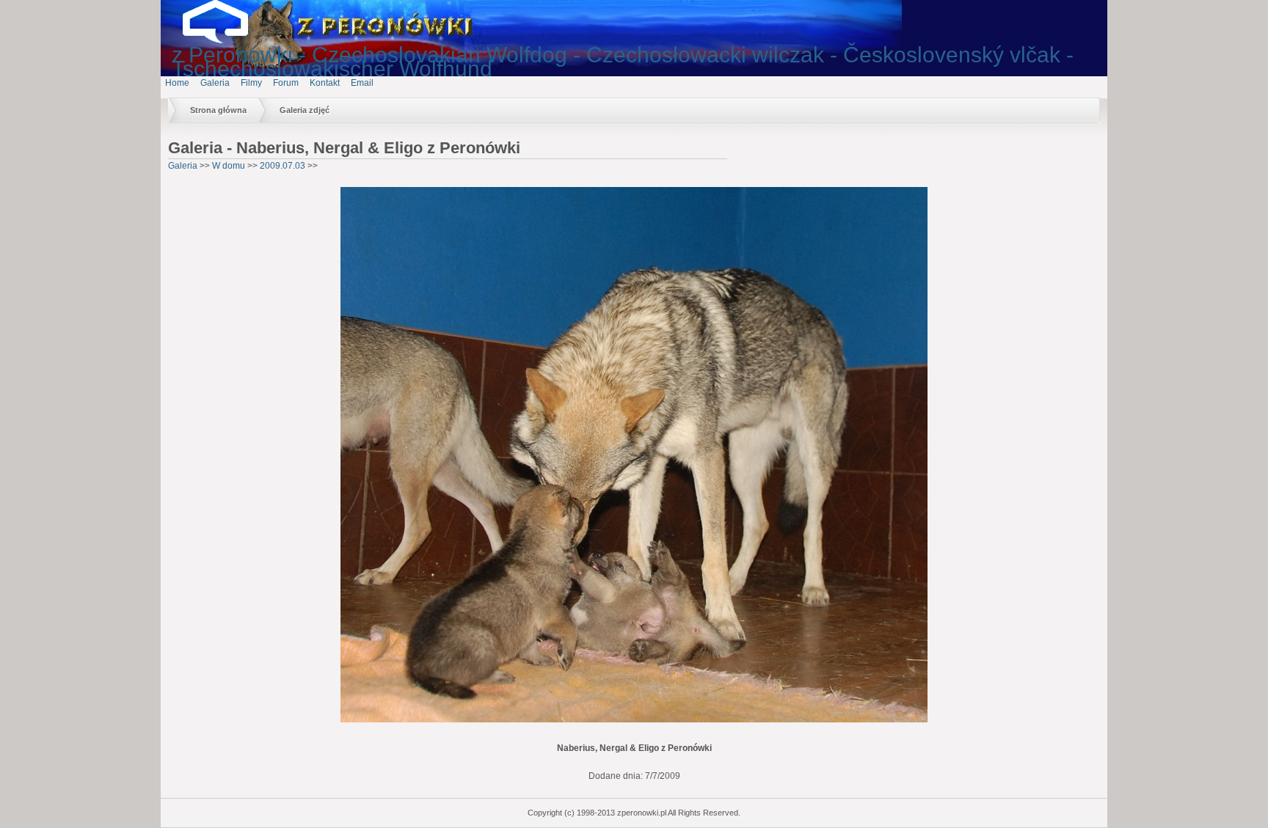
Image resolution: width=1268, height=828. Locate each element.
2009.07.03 (282, 166)
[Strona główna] (227, 40)
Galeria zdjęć (304, 110)
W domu (228, 166)
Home (177, 83)
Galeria (215, 83)
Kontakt (325, 83)
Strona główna (218, 110)
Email (362, 83)
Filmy (251, 83)
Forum (286, 83)
